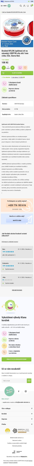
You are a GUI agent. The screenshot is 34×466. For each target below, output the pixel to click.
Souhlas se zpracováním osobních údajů (17, 443)
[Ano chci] (29, 380)
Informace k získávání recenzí (10, 242)
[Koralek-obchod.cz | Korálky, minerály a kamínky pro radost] (9, 5)
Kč (29, 1)
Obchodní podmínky (17, 446)
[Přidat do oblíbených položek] (25, 68)
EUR (32, 1)
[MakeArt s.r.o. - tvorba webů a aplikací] (24, 456)
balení (8, 68)
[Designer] (28, 6)
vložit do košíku (17, 73)
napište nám (17, 220)
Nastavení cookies (17, 440)
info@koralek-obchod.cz (22, 402)
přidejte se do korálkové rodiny (16, 359)
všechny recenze (17, 290)
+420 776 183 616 (17, 205)
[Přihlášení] (24, 6)
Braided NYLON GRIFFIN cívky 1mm (16, 12)
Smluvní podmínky (13, 462)
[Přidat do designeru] (20, 68)
